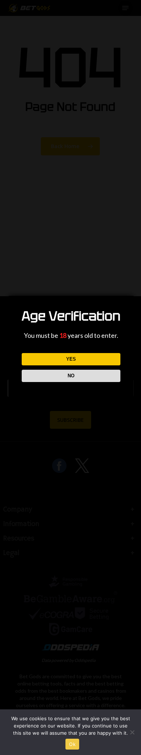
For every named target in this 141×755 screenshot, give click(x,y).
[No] (132, 732)
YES (71, 359)
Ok (72, 744)
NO (71, 375)
